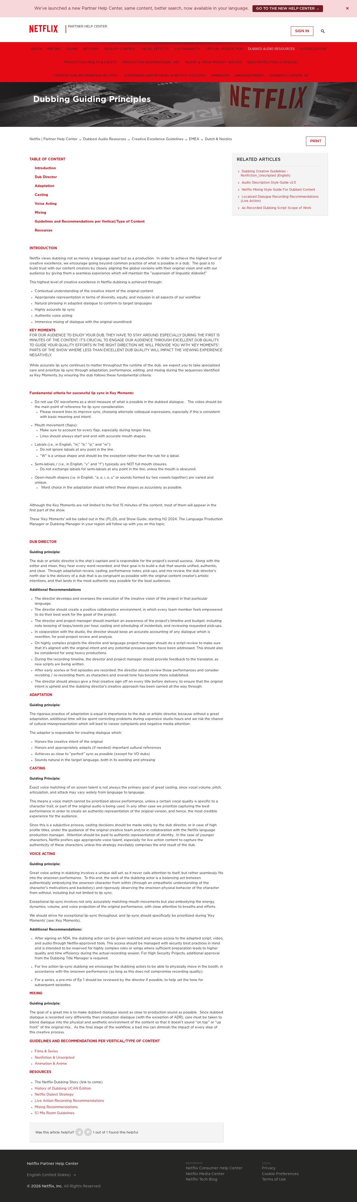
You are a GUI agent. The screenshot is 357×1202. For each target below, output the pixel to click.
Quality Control (120, 48)
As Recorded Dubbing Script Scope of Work (276, 207)
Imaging (54, 48)
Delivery (91, 48)
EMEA (194, 139)
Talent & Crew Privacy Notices (213, 62)
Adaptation (44, 186)
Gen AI (36, 48)
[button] (79, 1132)
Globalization (313, 48)
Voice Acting (46, 204)
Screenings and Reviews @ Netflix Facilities (165, 75)
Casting (41, 195)
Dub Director (46, 177)
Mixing (40, 212)
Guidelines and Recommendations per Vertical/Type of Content (90, 221)
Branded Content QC (289, 75)
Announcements (249, 75)
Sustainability (187, 48)
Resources (44, 230)
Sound (72, 48)
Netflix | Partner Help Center (53, 139)
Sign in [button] (302, 31)
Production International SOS (150, 62)
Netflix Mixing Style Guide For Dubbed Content (278, 189)
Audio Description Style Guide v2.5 (269, 182)
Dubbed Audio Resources (271, 48)
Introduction (45, 168)
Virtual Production (224, 48)
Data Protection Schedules (272, 62)
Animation (220, 75)
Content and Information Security (86, 75)
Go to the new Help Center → (287, 8)
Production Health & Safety (90, 62)
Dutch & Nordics (218, 139)
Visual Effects (155, 48)
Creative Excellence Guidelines (157, 139)
